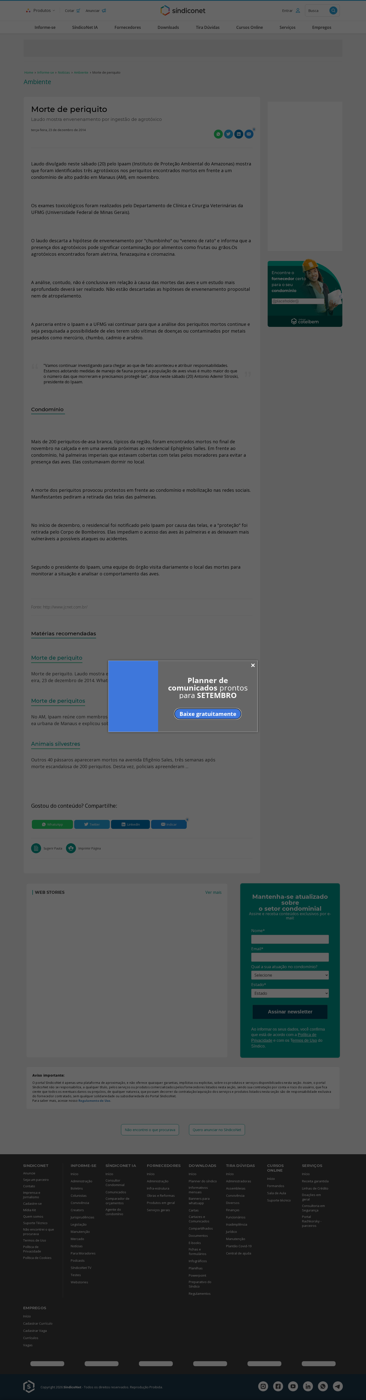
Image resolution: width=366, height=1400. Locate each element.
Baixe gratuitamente (208, 713)
